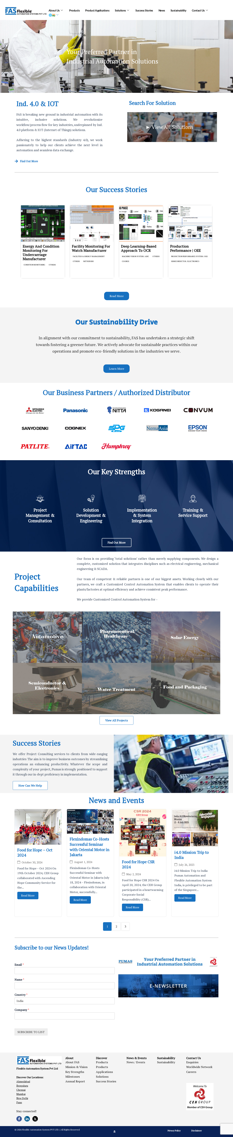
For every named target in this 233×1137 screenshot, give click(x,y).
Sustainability (178, 10)
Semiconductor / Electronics (185, 261)
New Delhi (22, 1098)
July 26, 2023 (186, 864)
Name (19, 980)
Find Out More (29, 161)
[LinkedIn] (27, 1119)
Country (21, 995)
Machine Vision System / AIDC (135, 256)
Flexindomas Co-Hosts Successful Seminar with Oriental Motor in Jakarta (89, 846)
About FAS (72, 1062)
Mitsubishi (88, 261)
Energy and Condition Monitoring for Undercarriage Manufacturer (41, 252)
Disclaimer (196, 1130)
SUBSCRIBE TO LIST (31, 1032)
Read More (28, 895)
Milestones (72, 1077)
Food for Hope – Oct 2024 (34, 852)
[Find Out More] (16, 161)
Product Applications (97, 10)
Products (74, 10)
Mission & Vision (76, 1067)
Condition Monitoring (34, 265)
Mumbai (20, 1094)
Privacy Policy (174, 1130)
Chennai (20, 1089)
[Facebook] (19, 1119)
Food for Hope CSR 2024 (138, 864)
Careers (191, 1072)
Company (22, 1010)
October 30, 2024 (32, 862)
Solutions (120, 10)
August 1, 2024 (83, 862)
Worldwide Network (199, 1067)
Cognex (125, 261)
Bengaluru (22, 1085)
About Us (54, 10)
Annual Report (75, 1081)
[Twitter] (35, 1119)
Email (19, 965)
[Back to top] (114, 1131)
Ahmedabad (23, 1081)
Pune (19, 1102)
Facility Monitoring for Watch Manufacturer (91, 248)
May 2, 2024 (133, 874)
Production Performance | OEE (185, 248)
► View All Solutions (169, 127)
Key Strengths (74, 1072)
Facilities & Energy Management (89, 256)
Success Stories (144, 10)
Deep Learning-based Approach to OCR (138, 248)
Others (52, 265)
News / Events (136, 1062)
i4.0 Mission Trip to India (191, 855)
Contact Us (198, 10)
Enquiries (192, 1062)
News (162, 10)
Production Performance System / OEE (189, 256)
